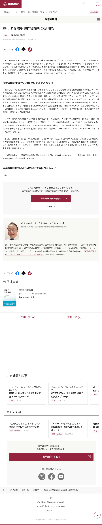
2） (53, 121)
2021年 (36, 490)
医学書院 (11, 4)
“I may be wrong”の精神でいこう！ (67, 427)
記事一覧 (25, 490)
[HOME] (4, 490)
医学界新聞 (14, 490)
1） (76, 66)
